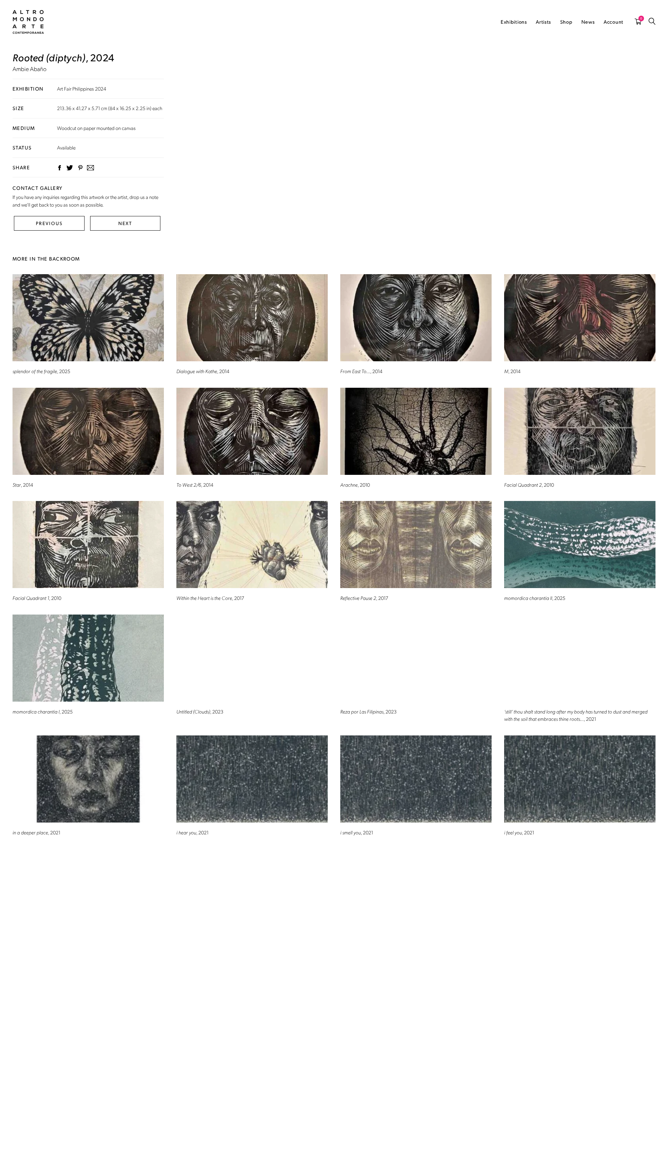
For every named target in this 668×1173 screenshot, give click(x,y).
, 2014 (202, 371)
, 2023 (199, 711)
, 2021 (575, 715)
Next (125, 223)
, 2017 (210, 598)
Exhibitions (514, 21)
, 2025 (41, 371)
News (588, 21)
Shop (566, 21)
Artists (543, 21)
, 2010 (355, 484)
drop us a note (143, 197)
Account (613, 21)
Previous (49, 223)
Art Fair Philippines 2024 (81, 88)
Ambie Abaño (30, 68)
